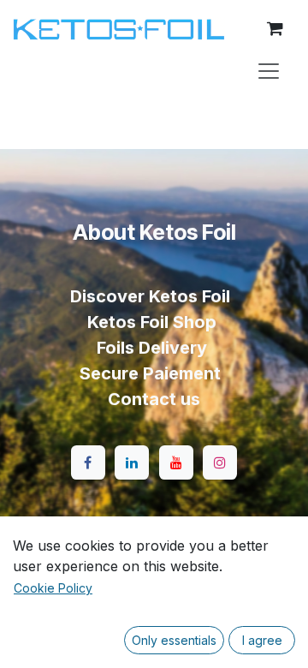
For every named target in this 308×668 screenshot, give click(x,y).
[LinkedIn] (132, 462)
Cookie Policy (53, 588)
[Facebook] (88, 462)
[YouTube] (176, 462)
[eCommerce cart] (274, 28)
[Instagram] (220, 462)
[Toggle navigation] (268, 70)
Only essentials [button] (174, 640)
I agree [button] (262, 640)
